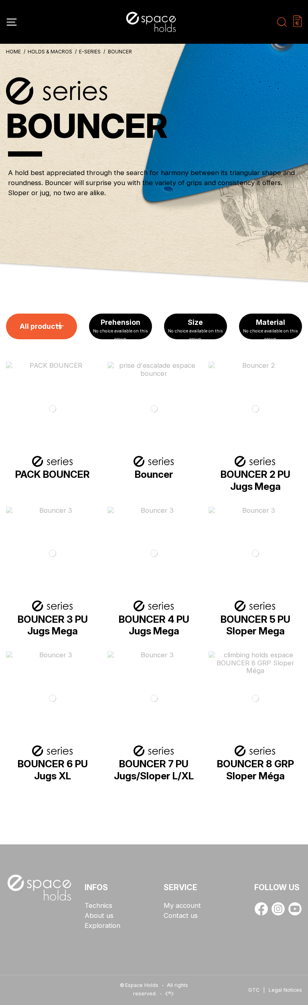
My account (182, 905)
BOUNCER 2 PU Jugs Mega (255, 480)
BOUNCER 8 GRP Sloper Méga (255, 769)
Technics (98, 905)
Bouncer (154, 474)
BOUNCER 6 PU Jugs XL (53, 769)
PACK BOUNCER (52, 474)
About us (99, 915)
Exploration (102, 926)
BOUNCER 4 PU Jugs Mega (154, 625)
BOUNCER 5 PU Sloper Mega (255, 625)
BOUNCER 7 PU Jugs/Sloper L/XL (154, 769)
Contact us (181, 915)
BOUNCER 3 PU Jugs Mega (53, 625)
